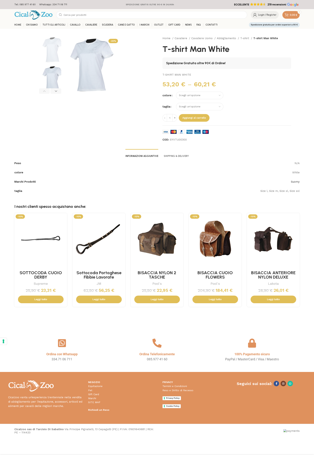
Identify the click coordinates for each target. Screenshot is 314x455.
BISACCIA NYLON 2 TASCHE (157, 275)
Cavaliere (181, 38)
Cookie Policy (172, 406)
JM (99, 283)
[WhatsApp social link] (290, 383)
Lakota (273, 283)
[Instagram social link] (283, 383)
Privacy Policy (173, 398)
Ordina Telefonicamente (157, 354)
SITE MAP (94, 402)
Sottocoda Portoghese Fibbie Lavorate (99, 275)
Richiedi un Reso (98, 409)
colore (166, 95)
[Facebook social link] (276, 383)
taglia (166, 106)
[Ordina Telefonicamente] (157, 343)
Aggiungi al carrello (194, 117)
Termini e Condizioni (174, 386)
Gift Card (93, 394)
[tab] (141, 154)
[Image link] (31, 385)
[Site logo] (33, 14)
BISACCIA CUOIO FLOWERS (215, 275)
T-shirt (245, 38)
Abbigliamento (227, 38)
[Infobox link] (25, 4)
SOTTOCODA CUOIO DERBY (41, 275)
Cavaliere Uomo (202, 38)
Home (166, 38)
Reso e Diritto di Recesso (177, 390)
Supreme (41, 283)
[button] (266, 4)
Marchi (92, 398)
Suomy (295, 181)
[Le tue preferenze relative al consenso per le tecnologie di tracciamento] (3, 341)
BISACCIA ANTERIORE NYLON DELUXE (273, 275)
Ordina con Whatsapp (62, 354)
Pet (90, 390)
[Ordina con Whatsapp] (62, 343)
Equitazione (95, 386)
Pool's (157, 283)
